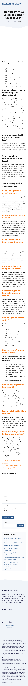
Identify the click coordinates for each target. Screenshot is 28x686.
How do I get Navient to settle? (13, 318)
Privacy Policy (10, 626)
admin (20, 21)
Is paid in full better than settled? (14, 412)
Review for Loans (12, 3)
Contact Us (9, 615)
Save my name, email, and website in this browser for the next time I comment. (14, 511)
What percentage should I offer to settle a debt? (13, 432)
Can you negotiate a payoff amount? (11, 192)
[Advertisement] (14, 44)
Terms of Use (10, 628)
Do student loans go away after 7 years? (11, 267)
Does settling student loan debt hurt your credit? (12, 293)
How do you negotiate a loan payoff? (13, 385)
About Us (9, 613)
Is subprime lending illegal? (11, 545)
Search (6, 523)
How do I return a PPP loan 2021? (13, 543)
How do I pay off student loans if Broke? (13, 351)
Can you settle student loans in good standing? (13, 241)
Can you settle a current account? (13, 216)
